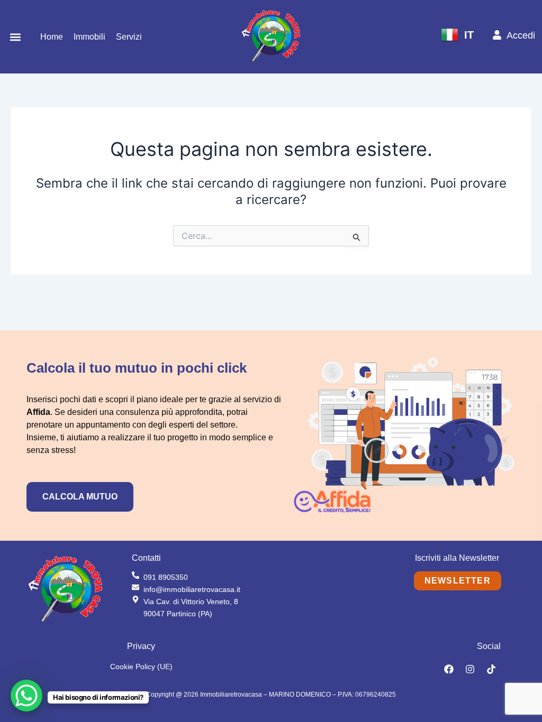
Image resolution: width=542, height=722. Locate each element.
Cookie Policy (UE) (141, 666)
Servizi (129, 36)
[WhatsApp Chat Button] (26, 695)
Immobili (89, 36)
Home (51, 36)
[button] (15, 36)
